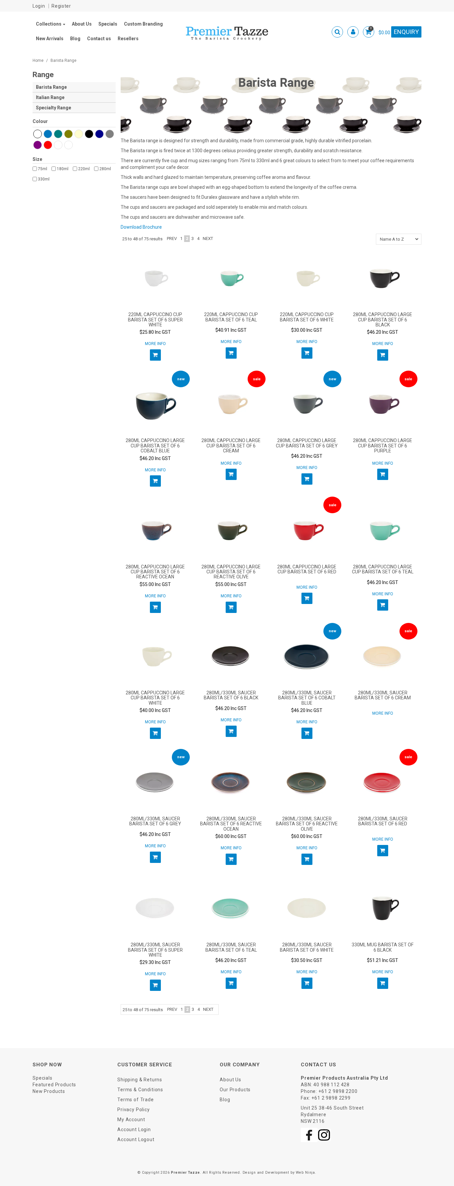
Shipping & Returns (139, 1079)
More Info (155, 343)
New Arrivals (49, 38)
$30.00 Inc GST (306, 330)
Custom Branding (143, 24)
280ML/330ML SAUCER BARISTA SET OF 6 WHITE (307, 947)
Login (39, 6)
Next (208, 238)
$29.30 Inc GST (155, 962)
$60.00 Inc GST (231, 836)
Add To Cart (155, 355)
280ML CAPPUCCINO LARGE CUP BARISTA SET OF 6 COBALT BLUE (155, 445)
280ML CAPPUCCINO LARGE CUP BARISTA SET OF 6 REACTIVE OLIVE (231, 572)
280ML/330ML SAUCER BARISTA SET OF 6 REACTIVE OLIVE (307, 824)
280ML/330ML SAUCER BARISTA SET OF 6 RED (382, 821)
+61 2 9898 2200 (338, 1091)
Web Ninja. (306, 1172)
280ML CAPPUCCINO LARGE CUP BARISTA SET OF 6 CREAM (231, 445)
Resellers (128, 38)
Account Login (134, 1129)
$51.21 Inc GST (382, 960)
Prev (172, 238)
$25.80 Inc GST (155, 332)
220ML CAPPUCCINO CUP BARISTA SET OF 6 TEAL (231, 317)
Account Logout (136, 1139)
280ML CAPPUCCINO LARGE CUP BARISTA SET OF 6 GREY (307, 443)
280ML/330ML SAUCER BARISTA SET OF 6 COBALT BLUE (307, 698)
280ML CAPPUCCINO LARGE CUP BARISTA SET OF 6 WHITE (155, 698)
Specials (107, 24)
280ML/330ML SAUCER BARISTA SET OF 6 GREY (155, 821)
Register (61, 6)
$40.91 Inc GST (231, 330)
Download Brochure (141, 227)
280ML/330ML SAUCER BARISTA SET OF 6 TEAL (231, 947)
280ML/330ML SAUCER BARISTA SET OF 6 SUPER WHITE (155, 950)
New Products (49, 1091)
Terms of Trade (135, 1099)
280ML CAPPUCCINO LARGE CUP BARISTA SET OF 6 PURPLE (382, 445)
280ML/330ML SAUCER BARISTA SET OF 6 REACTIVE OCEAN (231, 824)
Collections (48, 24)
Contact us (99, 38)
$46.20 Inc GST (382, 332)
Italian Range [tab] (50, 97)
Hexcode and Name (74, 122)
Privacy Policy (133, 1109)
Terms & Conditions (140, 1089)
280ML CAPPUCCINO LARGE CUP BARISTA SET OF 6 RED (306, 569)
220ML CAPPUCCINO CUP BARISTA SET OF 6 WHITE (307, 317)
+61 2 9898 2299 (331, 1098)
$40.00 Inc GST (155, 710)
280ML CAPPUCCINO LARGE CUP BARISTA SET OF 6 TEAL (382, 569)
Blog (75, 38)
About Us (82, 24)
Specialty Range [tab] (53, 107)
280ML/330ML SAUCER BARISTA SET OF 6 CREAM (383, 695)
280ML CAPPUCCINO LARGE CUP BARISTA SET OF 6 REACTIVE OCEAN (155, 572)
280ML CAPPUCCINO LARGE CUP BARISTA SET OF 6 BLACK (382, 319)
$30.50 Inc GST (306, 960)
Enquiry (406, 31)
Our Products (235, 1089)
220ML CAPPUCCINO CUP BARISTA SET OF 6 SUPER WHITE (155, 319)
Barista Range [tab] (51, 87)
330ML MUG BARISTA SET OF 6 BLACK (382, 947)
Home (38, 60)
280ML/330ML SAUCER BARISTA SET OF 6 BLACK (231, 695)
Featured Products (54, 1084)
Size (37, 159)
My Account (131, 1119)
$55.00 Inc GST (155, 584)
